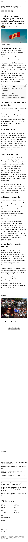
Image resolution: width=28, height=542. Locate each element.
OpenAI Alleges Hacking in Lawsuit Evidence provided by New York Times (13, 494)
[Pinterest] (9, 11)
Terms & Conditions (5, 527)
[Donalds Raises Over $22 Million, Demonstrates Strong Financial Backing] (7, 313)
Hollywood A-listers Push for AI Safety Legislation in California (11, 471)
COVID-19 (16, 513)
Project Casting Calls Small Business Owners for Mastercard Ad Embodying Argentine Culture (13, 489)
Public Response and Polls (10, 95)
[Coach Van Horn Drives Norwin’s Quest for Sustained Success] (7, 303)
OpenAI (15, 507)
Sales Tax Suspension (9, 92)
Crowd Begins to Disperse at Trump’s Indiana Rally (13, 467)
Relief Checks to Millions (10, 94)
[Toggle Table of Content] (23, 86)
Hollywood (16, 512)
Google (15, 508)
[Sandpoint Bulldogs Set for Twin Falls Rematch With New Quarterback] (20, 313)
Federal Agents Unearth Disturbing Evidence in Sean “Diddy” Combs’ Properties (13, 483)
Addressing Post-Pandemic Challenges (14, 97)
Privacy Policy (4, 529)
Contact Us (3, 533)
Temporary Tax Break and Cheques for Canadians (13, 89)
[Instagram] (2, 523)
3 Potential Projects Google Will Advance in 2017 (13, 476)
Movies (15, 510)
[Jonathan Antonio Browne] (3, 26)
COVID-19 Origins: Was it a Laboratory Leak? (13, 480)
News (16, 312)
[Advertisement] (14, 392)
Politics (4, 311)
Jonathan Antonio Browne (13, 26)
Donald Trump (17, 505)
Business (3, 6)
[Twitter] (5, 11)
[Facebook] (2, 11)
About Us (3, 531)
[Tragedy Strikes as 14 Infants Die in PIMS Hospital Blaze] (20, 303)
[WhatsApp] (12, 11)
